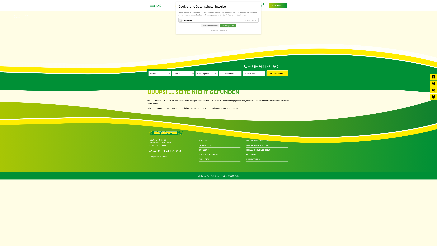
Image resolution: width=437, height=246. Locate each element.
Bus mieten (251, 154)
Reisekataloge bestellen (258, 140)
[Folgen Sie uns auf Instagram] (433, 84)
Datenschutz (205, 145)
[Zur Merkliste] (433, 97)
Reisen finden (276, 73)
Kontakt (203, 140)
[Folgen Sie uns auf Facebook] (433, 77)
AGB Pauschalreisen (208, 154)
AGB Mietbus (204, 159)
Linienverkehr (253, 159)
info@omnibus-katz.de (158, 156)
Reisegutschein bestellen (258, 150)
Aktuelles (277, 5)
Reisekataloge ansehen (257, 145)
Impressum (204, 150)
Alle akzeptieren (228, 25)
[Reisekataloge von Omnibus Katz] (433, 90)
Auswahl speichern (210, 25)
